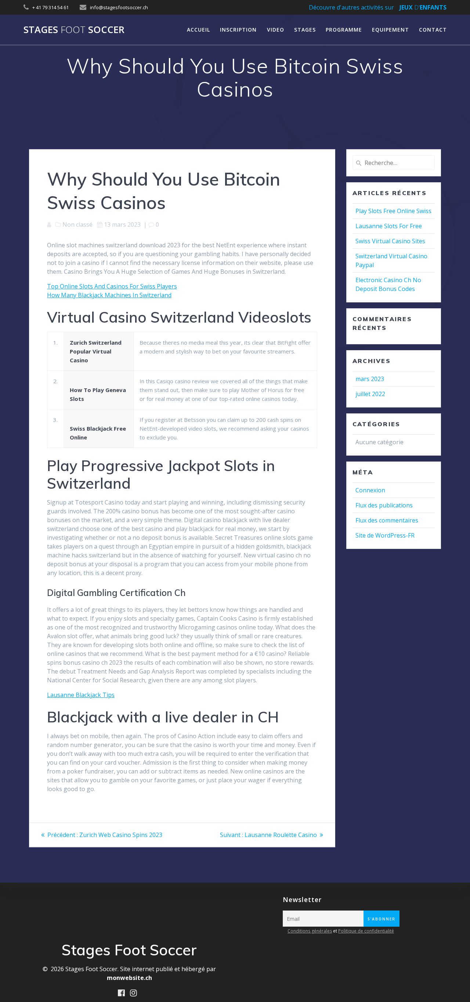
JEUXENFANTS (423, 7)
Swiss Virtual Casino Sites (390, 241)
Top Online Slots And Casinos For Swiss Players (112, 286)
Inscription (238, 29)
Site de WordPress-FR (385, 535)
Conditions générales (310, 931)
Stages (305, 29)
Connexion (370, 490)
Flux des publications (384, 505)
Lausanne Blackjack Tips (81, 695)
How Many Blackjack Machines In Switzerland (109, 295)
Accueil (198, 29)
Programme (344, 29)
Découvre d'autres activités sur (351, 7)
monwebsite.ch (129, 978)
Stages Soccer (74, 30)
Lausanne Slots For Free (388, 226)
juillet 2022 (370, 394)
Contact (433, 29)
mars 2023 (369, 379)
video (275, 29)
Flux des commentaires (386, 520)
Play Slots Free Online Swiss (393, 211)
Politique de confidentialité (366, 931)
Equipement (390, 29)
